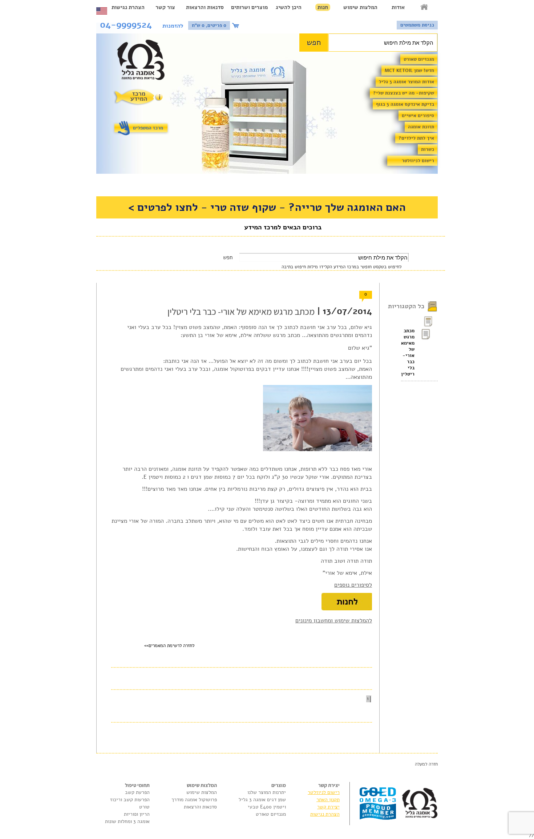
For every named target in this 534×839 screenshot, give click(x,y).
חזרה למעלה (426, 764)
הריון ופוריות (137, 814)
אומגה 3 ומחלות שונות (127, 821)
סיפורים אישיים (418, 115)
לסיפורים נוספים (353, 585)
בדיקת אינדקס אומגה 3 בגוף (405, 104)
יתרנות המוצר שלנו (266, 792)
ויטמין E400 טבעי (267, 806)
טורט (144, 806)
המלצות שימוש (360, 7)
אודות (398, 7)
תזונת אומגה (421, 127)
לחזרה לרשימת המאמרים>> (169, 645)
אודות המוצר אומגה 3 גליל (406, 82)
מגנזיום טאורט (419, 59)
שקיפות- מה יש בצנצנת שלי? (403, 93)
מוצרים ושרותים (249, 7)
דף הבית (424, 7)
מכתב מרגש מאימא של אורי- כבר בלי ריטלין (407, 352)
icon (236, 25)
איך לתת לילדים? (416, 138)
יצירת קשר (328, 806)
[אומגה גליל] (144, 61)
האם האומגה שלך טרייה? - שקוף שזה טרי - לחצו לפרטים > (267, 207)
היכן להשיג (289, 7)
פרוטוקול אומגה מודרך (194, 799)
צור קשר (165, 7)
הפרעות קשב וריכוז (130, 799)
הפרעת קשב (137, 792)
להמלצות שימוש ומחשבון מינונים (333, 621)
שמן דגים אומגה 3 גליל (262, 799)
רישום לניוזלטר (418, 160)
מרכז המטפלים (148, 128)
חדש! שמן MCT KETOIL (409, 70)
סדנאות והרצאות (205, 7)
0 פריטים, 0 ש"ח (209, 25)
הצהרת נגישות (128, 7)
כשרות (427, 149)
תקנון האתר (328, 799)
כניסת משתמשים (417, 25)
